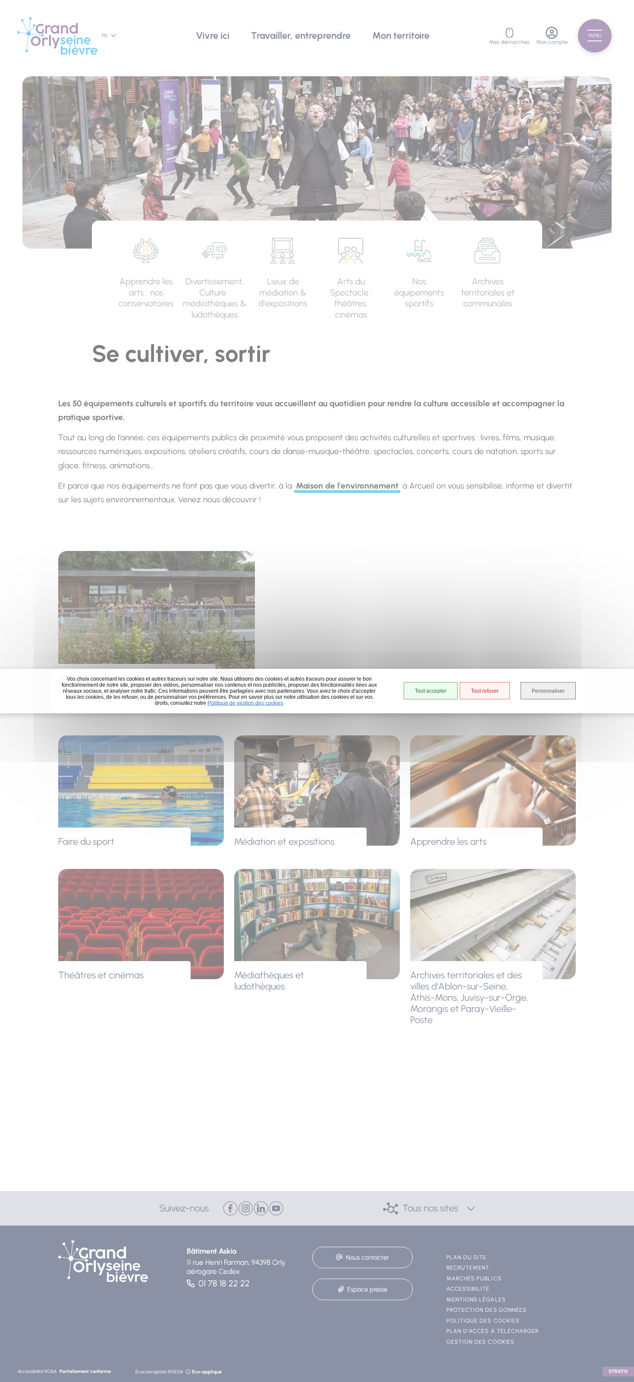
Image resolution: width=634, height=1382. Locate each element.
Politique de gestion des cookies (245, 703)
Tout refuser (485, 691)
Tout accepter (430, 691)
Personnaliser (548, 691)
